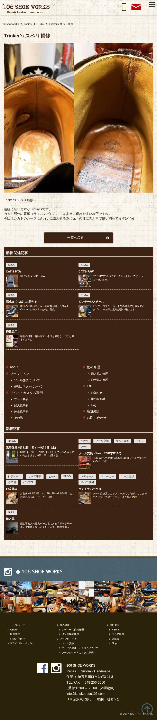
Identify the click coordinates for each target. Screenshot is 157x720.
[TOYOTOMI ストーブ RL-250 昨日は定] (118, 604)
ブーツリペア (20, 374)
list (89, 386)
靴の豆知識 (98, 398)
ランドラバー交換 (89, 488)
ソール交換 (68, 643)
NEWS (115, 629)
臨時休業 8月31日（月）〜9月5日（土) (31, 447)
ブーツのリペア (68, 638)
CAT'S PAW (13, 271)
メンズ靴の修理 (70, 634)
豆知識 (115, 638)
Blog (114, 643)
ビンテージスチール (91, 301)
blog (93, 405)
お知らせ (96, 392)
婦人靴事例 (21, 405)
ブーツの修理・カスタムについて (80, 648)
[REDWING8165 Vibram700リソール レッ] (118, 589)
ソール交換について (27, 380)
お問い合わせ (97, 417)
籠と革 (10, 518)
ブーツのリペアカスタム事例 (78, 652)
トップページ (17, 625)
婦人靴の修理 (99, 373)
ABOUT (14, 629)
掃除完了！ (13, 331)
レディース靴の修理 (73, 629)
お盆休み (11, 488)
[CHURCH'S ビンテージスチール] (149, 604)
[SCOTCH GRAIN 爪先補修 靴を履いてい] (133, 604)
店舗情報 (15, 634)
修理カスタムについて (28, 386)
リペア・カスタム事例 (26, 393)
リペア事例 (118, 634)
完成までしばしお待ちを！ (23, 301)
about (14, 367)
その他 (18, 417)
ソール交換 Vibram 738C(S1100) (99, 453)
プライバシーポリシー (22, 643)
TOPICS (114, 625)
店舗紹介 (93, 411)
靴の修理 (93, 367)
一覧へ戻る (75, 237)
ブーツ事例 (21, 399)
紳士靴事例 (21, 411)
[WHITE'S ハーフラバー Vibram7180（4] (39, 589)
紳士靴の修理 (99, 379)
